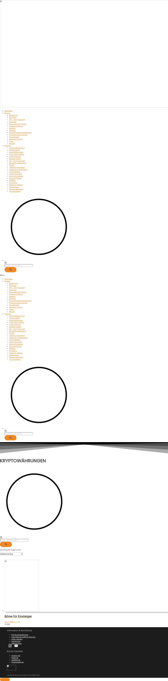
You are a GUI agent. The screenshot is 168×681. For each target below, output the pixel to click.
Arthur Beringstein (16, 154)
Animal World (14, 150)
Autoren (8, 146)
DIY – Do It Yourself (17, 120)
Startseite (9, 111)
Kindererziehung (16, 126)
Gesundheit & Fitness (18, 124)
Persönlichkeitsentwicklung (20, 133)
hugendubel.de (17, 662)
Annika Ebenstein (16, 152)
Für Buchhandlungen (19, 635)
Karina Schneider (16, 176)
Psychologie (14, 137)
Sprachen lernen (16, 139)
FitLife (11, 165)
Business (13, 117)
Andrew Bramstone (17, 148)
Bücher (7, 113)
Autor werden (17, 639)
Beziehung (13, 115)
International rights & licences (23, 637)
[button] (84, 275)
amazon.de (15, 656)
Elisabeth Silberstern (17, 163)
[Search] (10, 269)
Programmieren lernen (18, 135)
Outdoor (12, 130)
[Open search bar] (6, 263)
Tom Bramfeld (14, 191)
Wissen (12, 143)
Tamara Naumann (16, 189)
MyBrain (12, 180)
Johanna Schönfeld (17, 167)
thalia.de (14, 658)
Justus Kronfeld (15, 174)
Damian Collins (15, 159)
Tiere (11, 141)
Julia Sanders (14, 172)
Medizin (12, 128)
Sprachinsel (14, 187)
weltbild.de (15, 660)
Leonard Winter (15, 178)
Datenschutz (16, 643)
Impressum (15, 641)
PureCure (13, 183)
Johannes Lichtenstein (18, 170)
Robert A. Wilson (16, 185)
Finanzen (13, 122)
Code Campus (15, 157)
